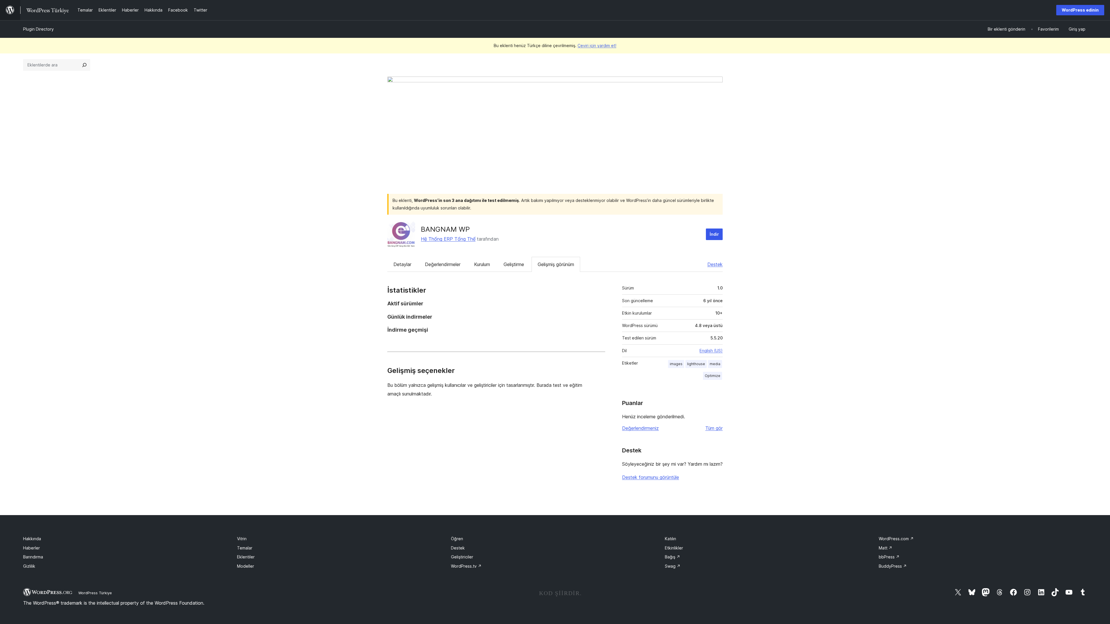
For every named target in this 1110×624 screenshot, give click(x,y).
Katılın (670, 538)
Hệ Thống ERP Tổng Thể (448, 239)
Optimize (712, 376)
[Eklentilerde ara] (84, 65)
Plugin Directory (38, 29)
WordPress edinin (1080, 10)
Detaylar (402, 264)
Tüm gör (714, 428)
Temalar (244, 547)
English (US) (711, 350)
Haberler (31, 547)
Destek (715, 264)
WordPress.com (896, 538)
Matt (885, 547)
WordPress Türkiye (95, 592)
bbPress (889, 556)
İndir (714, 234)
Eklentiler (246, 556)
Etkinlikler (674, 547)
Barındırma (33, 556)
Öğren (457, 538)
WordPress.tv (466, 566)
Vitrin (242, 538)
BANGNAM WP (445, 229)
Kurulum (482, 264)
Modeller (245, 566)
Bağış (672, 556)
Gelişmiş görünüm (556, 264)
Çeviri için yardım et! (597, 45)
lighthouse (696, 364)
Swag (672, 566)
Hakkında (32, 538)
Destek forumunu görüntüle (650, 477)
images (676, 364)
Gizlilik (29, 566)
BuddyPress (893, 566)
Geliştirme (514, 264)
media (715, 364)
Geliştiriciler (462, 556)
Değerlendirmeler (442, 264)
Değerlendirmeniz (640, 428)
